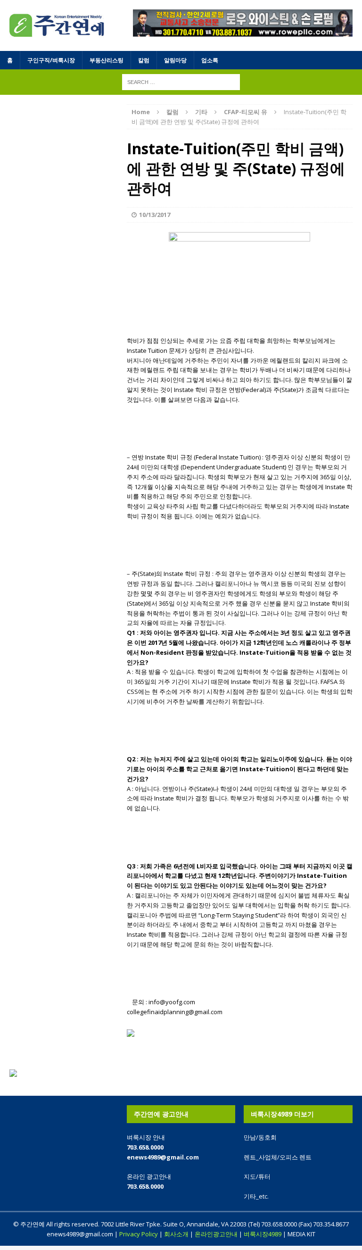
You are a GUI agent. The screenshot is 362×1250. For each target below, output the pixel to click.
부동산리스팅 (106, 60)
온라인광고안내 (216, 1234)
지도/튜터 (257, 1176)
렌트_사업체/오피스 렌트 (278, 1157)
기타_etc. (256, 1196)
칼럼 (143, 60)
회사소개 (176, 1234)
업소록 (209, 60)
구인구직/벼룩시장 (51, 60)
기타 (201, 112)
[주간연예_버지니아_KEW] (57, 25)
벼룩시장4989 (262, 1234)
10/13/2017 (154, 214)
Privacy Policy (138, 1234)
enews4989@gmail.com (163, 1157)
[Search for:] (181, 81)
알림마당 (175, 60)
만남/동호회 (260, 1137)
